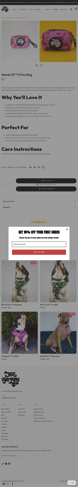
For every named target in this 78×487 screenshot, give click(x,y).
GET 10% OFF (39, 252)
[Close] (67, 229)
